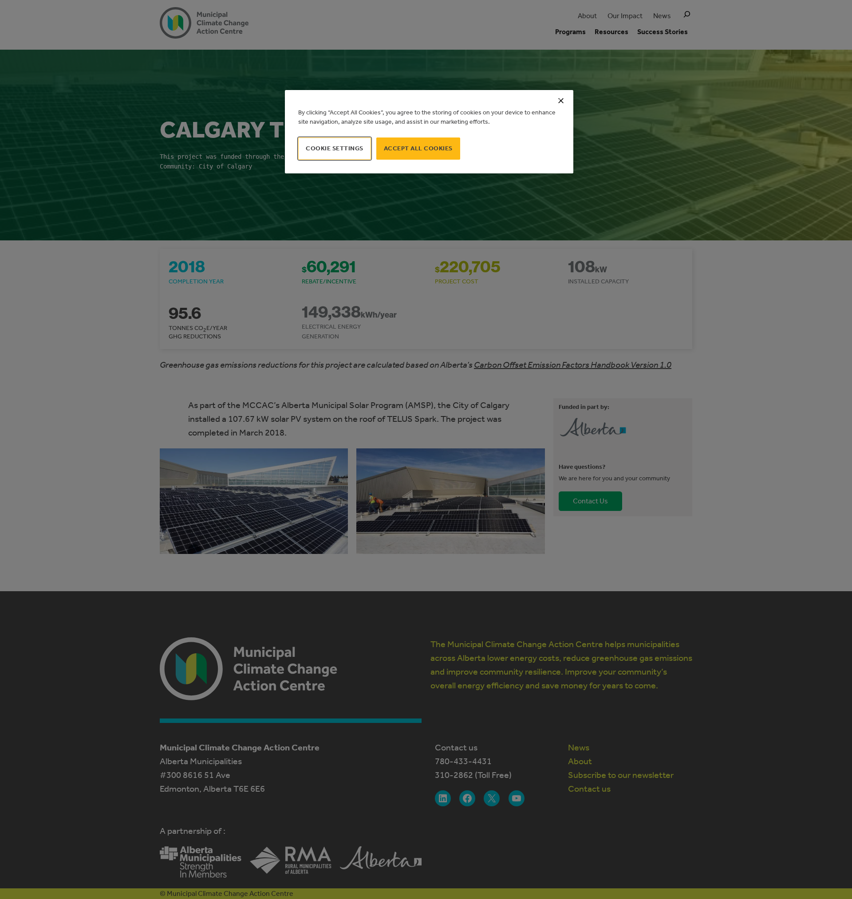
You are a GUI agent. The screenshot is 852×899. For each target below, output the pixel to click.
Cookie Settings (334, 148)
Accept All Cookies (418, 148)
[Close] (561, 100)
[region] (429, 131)
